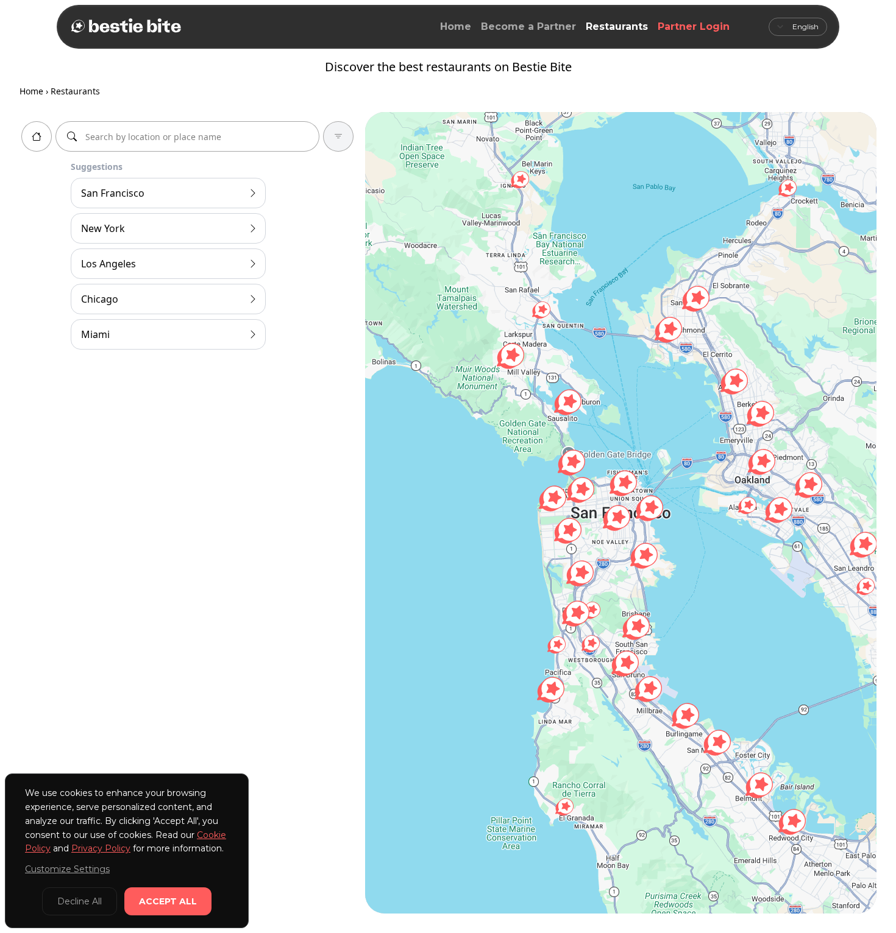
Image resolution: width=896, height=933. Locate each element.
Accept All (168, 901)
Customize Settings (67, 869)
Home (455, 26)
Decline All (79, 901)
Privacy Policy (100, 848)
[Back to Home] (125, 27)
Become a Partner (528, 26)
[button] (564, 807)
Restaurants (617, 26)
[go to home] (36, 136)
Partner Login (694, 26)
